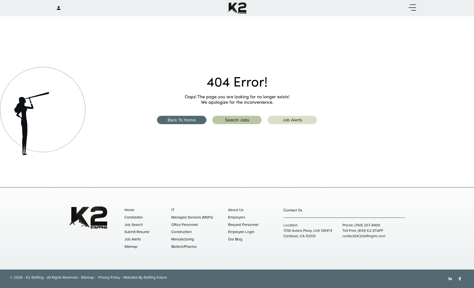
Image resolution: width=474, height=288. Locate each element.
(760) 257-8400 (367, 225)
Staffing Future (155, 277)
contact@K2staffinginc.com (363, 236)
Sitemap (87, 277)
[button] (411, 7)
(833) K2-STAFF (370, 230)
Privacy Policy (108, 277)
